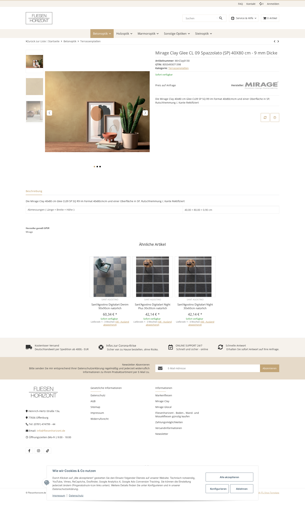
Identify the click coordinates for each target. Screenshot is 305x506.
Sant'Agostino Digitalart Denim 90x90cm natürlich (109, 306)
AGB (93, 401)
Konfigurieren (218, 488)
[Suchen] (221, 18)
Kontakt (250, 3)
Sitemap (95, 407)
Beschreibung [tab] (34, 191)
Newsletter (161, 434)
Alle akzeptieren (229, 477)
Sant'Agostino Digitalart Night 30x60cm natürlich (195, 306)
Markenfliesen (163, 395)
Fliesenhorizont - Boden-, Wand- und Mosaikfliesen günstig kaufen (177, 414)
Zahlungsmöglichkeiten (169, 422)
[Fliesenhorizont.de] (43, 392)
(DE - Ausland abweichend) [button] (116, 323)
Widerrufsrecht (100, 418)
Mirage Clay (162, 401)
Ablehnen (242, 488)
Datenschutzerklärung (91, 368)
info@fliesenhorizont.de (51, 430)
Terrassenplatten (178, 68)
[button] (243, 18)
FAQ (240, 3)
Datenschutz (76, 495)
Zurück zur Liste (36, 41)
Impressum (58, 495)
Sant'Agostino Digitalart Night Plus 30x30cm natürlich (152, 306)
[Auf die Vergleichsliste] (265, 117)
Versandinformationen (168, 428)
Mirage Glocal (163, 407)
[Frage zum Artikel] (274, 117)
